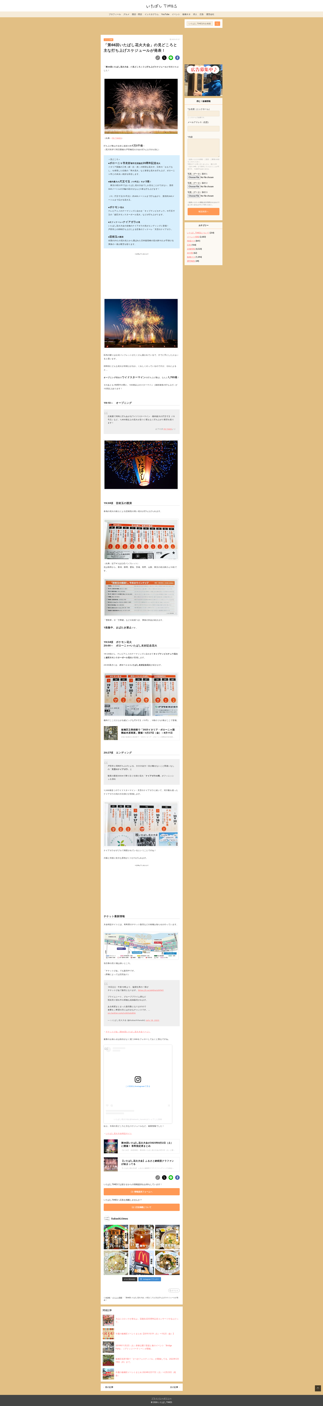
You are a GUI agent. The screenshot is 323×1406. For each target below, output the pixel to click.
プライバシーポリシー (161, 1398)
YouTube (165, 14)
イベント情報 (108, 39)
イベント (176, 14)
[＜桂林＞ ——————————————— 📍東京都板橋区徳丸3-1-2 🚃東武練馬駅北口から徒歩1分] (167, 1263)
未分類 (190, 253)
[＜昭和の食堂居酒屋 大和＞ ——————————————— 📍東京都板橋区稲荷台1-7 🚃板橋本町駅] (167, 1237)
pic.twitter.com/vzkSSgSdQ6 (122, 1013)
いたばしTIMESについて (198, 233)
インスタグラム (152, 14)
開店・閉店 (137, 14)
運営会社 (210, 14)
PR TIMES (116, 138)
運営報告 (191, 261)
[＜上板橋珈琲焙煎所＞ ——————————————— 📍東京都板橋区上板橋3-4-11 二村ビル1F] (141, 1237)
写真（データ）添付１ (198, 174)
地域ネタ (191, 241)
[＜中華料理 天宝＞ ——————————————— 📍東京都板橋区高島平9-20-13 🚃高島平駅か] (116, 1263)
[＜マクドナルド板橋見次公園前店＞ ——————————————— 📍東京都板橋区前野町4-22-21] (141, 1263)
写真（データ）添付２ (198, 183)
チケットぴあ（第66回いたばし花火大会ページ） (128, 1032)
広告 (202, 14)
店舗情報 (191, 249)
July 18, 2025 (152, 1020)
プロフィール (115, 14)
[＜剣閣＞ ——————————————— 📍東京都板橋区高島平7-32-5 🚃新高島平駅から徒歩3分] (116, 1237)
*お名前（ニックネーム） (199, 109)
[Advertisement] (142, 25)
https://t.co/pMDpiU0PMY (151, 990)
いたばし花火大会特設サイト (119, 1133)
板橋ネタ (186, 14)
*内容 (190, 137)
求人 (195, 14)
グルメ (126, 14)
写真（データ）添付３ (198, 192)
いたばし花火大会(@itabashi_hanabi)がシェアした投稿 (138, 1119)
